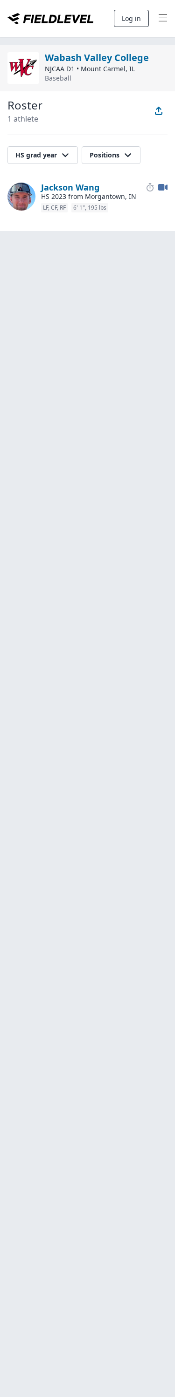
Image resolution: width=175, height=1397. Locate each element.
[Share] (159, 111)
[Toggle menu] (163, 18)
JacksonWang (70, 187)
